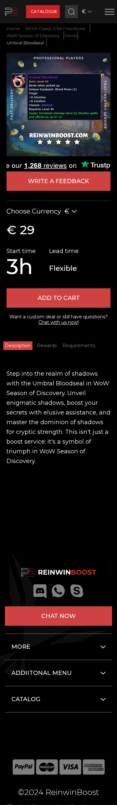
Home (13, 28)
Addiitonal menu (41, 673)
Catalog (25, 699)
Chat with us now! (58, 322)
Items (71, 35)
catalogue (44, 11)
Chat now (58, 616)
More (20, 646)
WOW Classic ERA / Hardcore (55, 28)
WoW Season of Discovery (33, 35)
